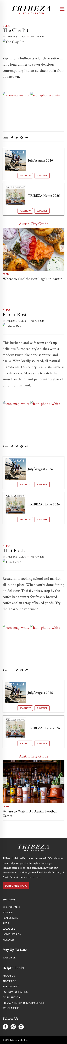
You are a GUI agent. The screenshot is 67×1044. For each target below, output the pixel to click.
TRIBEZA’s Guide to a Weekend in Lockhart (29, 281)
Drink (6, 806)
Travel (7, 274)
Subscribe (42, 175)
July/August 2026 (40, 160)
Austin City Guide (33, 223)
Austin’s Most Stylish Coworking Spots (32, 811)
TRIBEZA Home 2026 (44, 195)
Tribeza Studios (16, 36)
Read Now (25, 175)
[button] (5, 248)
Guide (6, 25)
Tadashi (32, 936)
